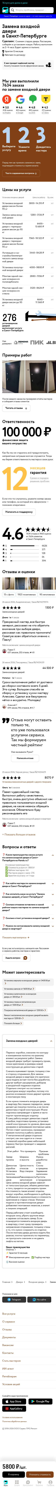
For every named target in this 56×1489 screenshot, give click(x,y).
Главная (6, 1282)
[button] (28, 16)
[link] (28, 982)
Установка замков (12, 988)
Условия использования (12, 1417)
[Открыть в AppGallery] (14, 1409)
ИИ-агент (8, 1369)
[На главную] (5, 10)
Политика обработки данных (14, 1421)
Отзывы (7, 1329)
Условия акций (11, 1384)
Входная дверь (36, 1282)
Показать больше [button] (12, 1023)
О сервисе (8, 1322)
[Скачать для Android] (40, 1401)
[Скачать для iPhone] (14, 1401)
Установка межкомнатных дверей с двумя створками (26, 782)
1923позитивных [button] (27, 594)
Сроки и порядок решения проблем (39, 480)
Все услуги (8, 1314)
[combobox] (32, 10)
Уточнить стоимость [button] (40, 1474)
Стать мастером (11, 1361)
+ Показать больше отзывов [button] (18, 834)
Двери (19, 1282)
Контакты (8, 1353)
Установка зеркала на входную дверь (21, 980)
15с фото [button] (9, 594)
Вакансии (7, 1345)
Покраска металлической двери (19, 1010)
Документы (9, 1337)
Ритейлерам (9, 1376)
